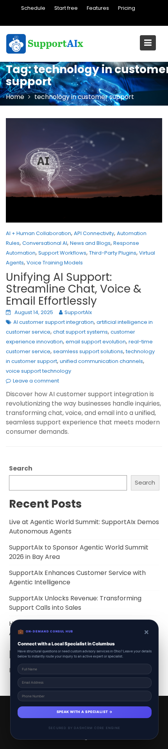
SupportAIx (78, 312)
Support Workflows (62, 253)
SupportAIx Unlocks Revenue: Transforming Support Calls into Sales (75, 603)
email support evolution (96, 341)
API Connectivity (94, 233)
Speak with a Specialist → (85, 712)
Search (20, 468)
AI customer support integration (53, 322)
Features (98, 8)
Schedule (33, 8)
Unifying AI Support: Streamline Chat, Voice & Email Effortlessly (73, 289)
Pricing (126, 8)
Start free (66, 8)
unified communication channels (101, 361)
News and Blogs (90, 243)
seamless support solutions (88, 351)
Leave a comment (36, 380)
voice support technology (38, 371)
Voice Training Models (55, 262)
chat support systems (80, 332)
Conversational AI (44, 243)
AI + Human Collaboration (38, 233)
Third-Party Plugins (112, 253)
